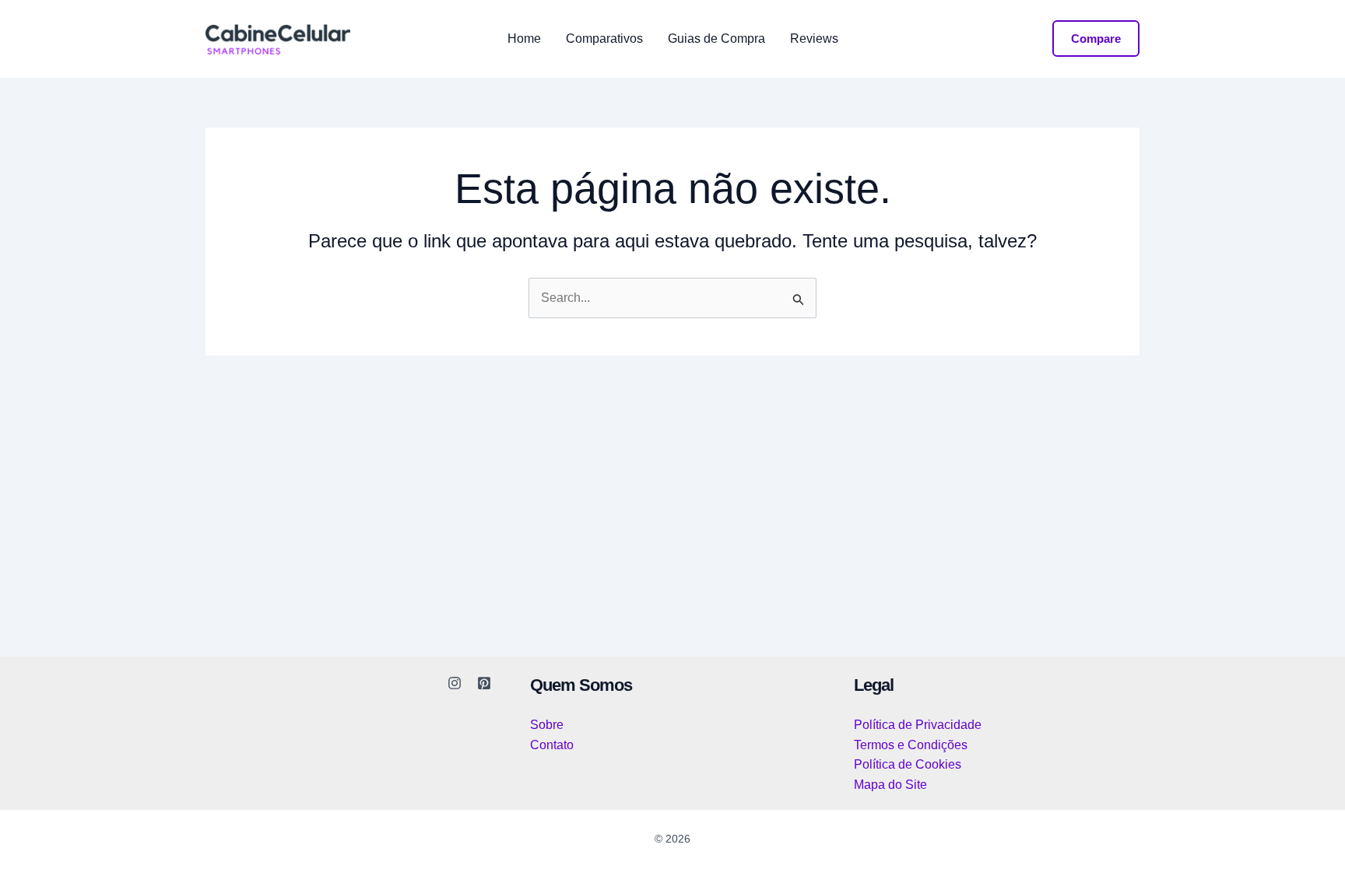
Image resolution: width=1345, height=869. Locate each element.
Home (524, 39)
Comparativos (604, 39)
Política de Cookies (907, 764)
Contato (552, 745)
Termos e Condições (910, 745)
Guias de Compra (716, 39)
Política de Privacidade (918, 724)
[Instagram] (455, 683)
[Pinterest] (484, 683)
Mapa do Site (890, 784)
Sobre (547, 724)
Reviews (814, 39)
